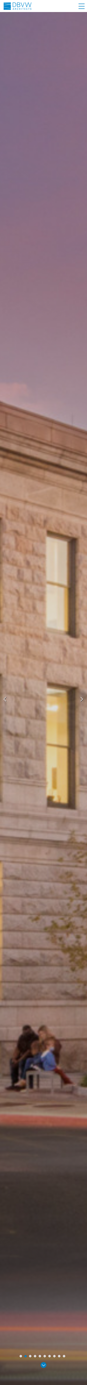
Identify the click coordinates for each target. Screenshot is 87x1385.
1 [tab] (21, 1356)
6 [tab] (45, 1356)
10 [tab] (64, 1356)
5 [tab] (40, 1356)
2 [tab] (25, 1356)
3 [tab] (30, 1356)
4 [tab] (35, 1356)
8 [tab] (54, 1356)
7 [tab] (49, 1356)
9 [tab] (59, 1356)
